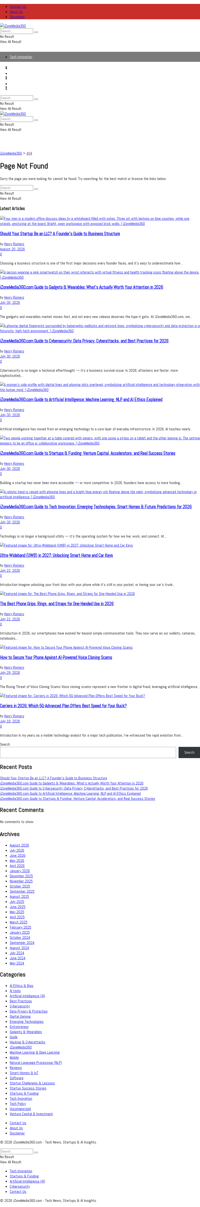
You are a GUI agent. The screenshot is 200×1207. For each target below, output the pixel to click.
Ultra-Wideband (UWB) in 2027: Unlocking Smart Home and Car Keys (56, 555)
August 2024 (19, 947)
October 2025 (20, 886)
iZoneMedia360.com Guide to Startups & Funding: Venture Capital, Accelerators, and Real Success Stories (87, 453)
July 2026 (17, 850)
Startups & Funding (24, 73)
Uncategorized (20, 1108)
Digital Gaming (20, 1016)
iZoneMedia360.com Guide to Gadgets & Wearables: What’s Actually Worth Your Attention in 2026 (81, 287)
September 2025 (22, 891)
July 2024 (17, 952)
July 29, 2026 (10, 672)
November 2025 (21, 881)
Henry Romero (14, 243)
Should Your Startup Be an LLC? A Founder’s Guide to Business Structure (60, 234)
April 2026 (17, 865)
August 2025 (19, 896)
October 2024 (20, 937)
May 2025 (17, 911)
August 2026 (19, 845)
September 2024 (22, 942)
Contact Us (18, 6)
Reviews (16, 1067)
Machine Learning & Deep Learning (35, 1052)
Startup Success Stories (28, 1088)
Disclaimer (17, 16)
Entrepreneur (19, 1026)
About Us (16, 11)
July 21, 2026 (10, 619)
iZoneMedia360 (21, 1047)
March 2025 (18, 922)
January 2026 (20, 870)
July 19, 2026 (10, 721)
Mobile (14, 1057)
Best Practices (21, 1001)
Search (5, 744)
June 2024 (17, 958)
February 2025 (20, 927)
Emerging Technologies (27, 1021)
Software (16, 1077)
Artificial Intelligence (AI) (27, 78)
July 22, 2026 (10, 570)
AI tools (15, 990)
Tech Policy (18, 1103)
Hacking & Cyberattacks (27, 1042)
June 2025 (17, 906)
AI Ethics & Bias (21, 985)
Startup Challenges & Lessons (32, 1083)
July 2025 (17, 901)
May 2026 (17, 860)
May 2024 (17, 963)
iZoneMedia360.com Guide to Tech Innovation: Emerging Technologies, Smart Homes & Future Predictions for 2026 (96, 507)
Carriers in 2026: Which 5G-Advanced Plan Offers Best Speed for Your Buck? (63, 706)
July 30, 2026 (10, 302)
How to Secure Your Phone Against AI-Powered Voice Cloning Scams (56, 657)
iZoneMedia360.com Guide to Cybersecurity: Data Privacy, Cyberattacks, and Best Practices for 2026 (84, 341)
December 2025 (21, 876)
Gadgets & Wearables (26, 1031)
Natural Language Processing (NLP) (36, 1062)
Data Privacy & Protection (29, 1011)
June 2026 (17, 855)
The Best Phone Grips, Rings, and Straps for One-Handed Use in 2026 (57, 604)
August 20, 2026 (12, 249)
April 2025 (17, 917)
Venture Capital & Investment (31, 1113)
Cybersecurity (20, 83)
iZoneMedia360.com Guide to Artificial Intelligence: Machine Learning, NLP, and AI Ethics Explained (81, 399)
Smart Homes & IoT (24, 1072)
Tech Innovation (21, 56)
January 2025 (20, 932)
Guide (14, 1036)
